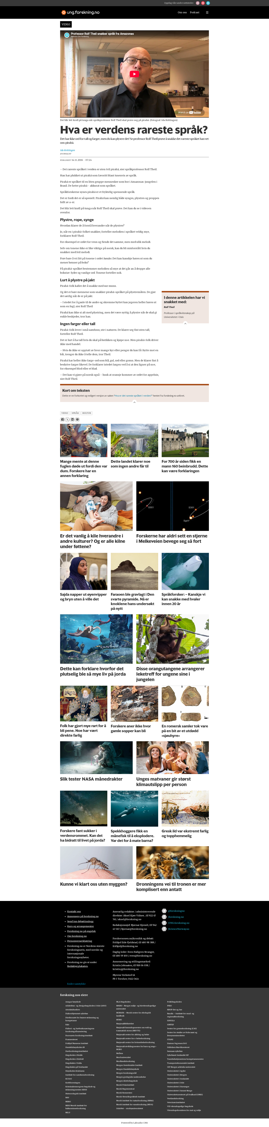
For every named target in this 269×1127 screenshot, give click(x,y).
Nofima (119, 1053)
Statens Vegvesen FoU (177, 1043)
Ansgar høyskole (73, 1002)
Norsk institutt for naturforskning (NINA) (135, 1100)
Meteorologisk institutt (75, 1093)
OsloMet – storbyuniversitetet (129, 1108)
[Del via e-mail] (77, 419)
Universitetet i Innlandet (178, 1079)
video (65, 413)
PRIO (169, 1006)
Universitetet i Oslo (175, 1083)
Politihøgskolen (174, 1002)
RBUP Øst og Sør (174, 1009)
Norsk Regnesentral (125, 1089)
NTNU (119, 1020)
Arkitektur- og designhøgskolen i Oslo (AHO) (85, 1006)
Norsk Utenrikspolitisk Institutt (130, 1097)
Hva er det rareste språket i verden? (133, 395)
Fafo (67, 1024)
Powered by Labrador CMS (134, 1123)
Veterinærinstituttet (176, 1102)
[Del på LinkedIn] (72, 419)
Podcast (194, 12)
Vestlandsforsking (175, 1098)
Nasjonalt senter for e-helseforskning (133, 1038)
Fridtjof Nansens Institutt (76, 1043)
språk (75, 413)
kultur (86, 413)
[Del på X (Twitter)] (67, 419)
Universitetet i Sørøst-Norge (179, 1090)
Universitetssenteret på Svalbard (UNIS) (185, 1094)
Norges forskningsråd (126, 1073)
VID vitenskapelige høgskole (180, 1106)
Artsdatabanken (72, 1009)
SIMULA (171, 1020)
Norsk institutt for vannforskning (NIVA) (134, 1104)
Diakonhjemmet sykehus (76, 1013)
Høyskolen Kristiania (74, 1071)
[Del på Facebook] (62, 419)
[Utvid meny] (207, 12)
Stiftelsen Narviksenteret (178, 1047)
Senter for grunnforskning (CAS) (182, 1028)
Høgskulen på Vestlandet (76, 1067)
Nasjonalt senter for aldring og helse (132, 1034)
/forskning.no (176, 917)
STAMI (170, 1039)
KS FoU (68, 1079)
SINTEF (170, 1024)
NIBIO (68, 1101)
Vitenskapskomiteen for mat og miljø (184, 1110)
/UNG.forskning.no (178, 923)
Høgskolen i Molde (74, 1055)
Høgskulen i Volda (73, 1063)
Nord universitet (123, 1057)
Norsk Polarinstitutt (125, 1085)
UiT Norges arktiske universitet (181, 1067)
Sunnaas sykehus (175, 1051)
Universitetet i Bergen (177, 1075)
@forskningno (176, 910)
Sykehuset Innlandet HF (178, 1055)
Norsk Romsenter (124, 1093)
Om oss (182, 12)
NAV (67, 1097)
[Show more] (185, 323)
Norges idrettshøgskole (127, 1081)
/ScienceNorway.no (178, 929)
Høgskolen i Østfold (74, 1059)
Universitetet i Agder (176, 1071)
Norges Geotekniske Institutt (129, 1065)
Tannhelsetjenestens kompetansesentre (185, 1059)
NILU (67, 1112)
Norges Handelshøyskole (127, 1069)
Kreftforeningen (72, 1083)
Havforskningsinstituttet (76, 1051)
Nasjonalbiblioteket (125, 1023)
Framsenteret (71, 1039)
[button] (198, 3)
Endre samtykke (76, 983)
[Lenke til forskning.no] (115, 11)
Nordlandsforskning (125, 1061)
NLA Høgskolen (123, 1002)
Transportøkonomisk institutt (180, 1063)
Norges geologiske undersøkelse (131, 1077)
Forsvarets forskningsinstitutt (79, 1035)
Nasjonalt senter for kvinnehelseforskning (135, 1042)
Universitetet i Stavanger (178, 1086)
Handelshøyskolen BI (75, 1047)
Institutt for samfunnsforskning (79, 1075)
